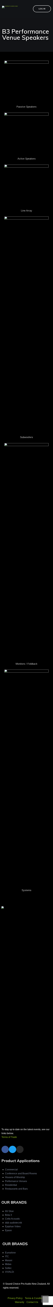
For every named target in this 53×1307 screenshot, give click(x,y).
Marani (8, 1260)
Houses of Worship (15, 1177)
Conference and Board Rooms (21, 1173)
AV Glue (9, 1211)
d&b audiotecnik (13, 1222)
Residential (11, 1185)
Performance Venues (16, 1181)
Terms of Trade (9, 1137)
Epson (8, 1230)
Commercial (11, 1169)
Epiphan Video (13, 1226)
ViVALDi (9, 1272)
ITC (7, 1256)
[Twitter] (12, 1149)
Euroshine (10, 1252)
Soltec (8, 1268)
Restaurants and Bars (16, 1189)
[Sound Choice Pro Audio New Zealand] (10, 6)
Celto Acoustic (12, 1218)
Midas (8, 1264)
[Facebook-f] (5, 1149)
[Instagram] (20, 1149)
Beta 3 (8, 1215)
